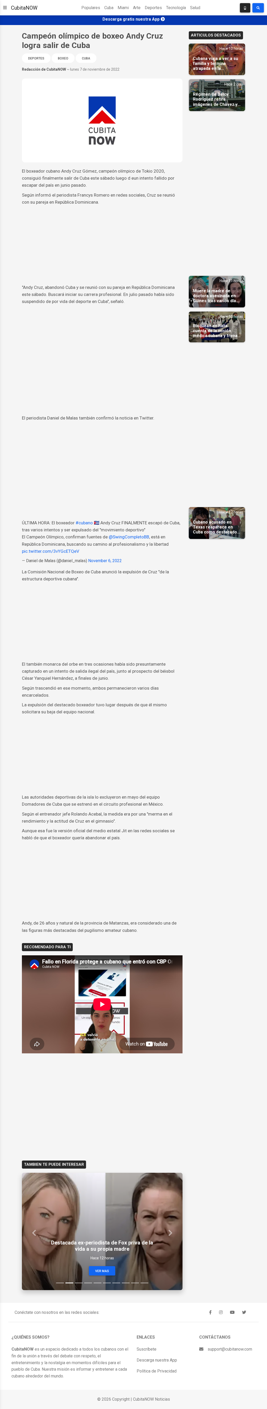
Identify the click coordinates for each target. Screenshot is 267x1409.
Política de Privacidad (157, 1371)
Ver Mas (102, 1271)
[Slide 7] (116, 1283)
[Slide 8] (126, 1283)
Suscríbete (146, 1349)
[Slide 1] (60, 1283)
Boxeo (63, 58)
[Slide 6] (107, 1283)
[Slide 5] (97, 1283)
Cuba (108, 7)
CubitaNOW (24, 8)
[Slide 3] (79, 1283)
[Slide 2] (69, 1283)
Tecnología (176, 7)
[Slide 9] (135, 1283)
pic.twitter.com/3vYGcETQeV (50, 551)
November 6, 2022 (105, 560)
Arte (137, 7)
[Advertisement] (102, 244)
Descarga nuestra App (157, 1360)
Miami (123, 7)
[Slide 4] (88, 1283)
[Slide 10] (144, 1283)
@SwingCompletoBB (129, 536)
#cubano (84, 522)
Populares (90, 7)
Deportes (153, 7)
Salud (195, 7)
